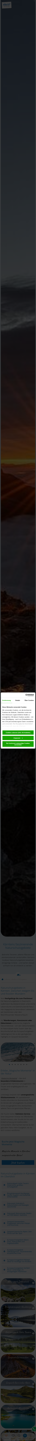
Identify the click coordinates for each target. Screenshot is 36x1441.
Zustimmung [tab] (6, 700)
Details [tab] (17, 700)
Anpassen (17, 738)
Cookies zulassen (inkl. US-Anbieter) (18, 732)
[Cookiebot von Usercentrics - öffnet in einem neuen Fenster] (25, 695)
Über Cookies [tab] (29, 700)
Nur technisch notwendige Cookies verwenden (18, 744)
